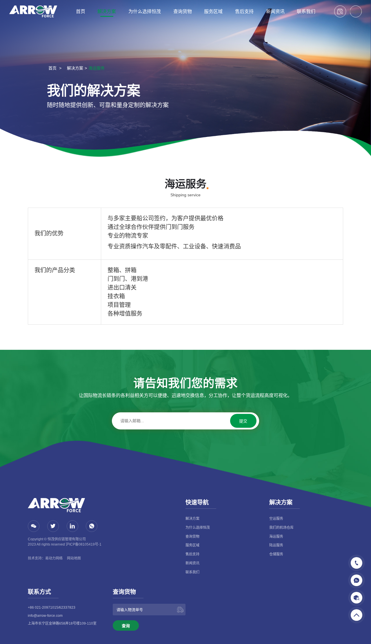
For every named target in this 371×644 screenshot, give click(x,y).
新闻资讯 (275, 11)
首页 (80, 11)
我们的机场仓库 (281, 528)
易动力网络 (54, 558)
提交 (243, 421)
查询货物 (182, 11)
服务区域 (213, 11)
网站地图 (74, 558)
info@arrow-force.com (45, 616)
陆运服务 (276, 545)
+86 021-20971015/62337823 (51, 607)
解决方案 (106, 11)
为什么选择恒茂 (144, 11)
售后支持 (244, 11)
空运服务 (276, 519)
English (355, 11)
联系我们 (306, 11)
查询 (126, 625)
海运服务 (96, 68)
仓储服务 (276, 554)
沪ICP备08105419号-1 (83, 544)
